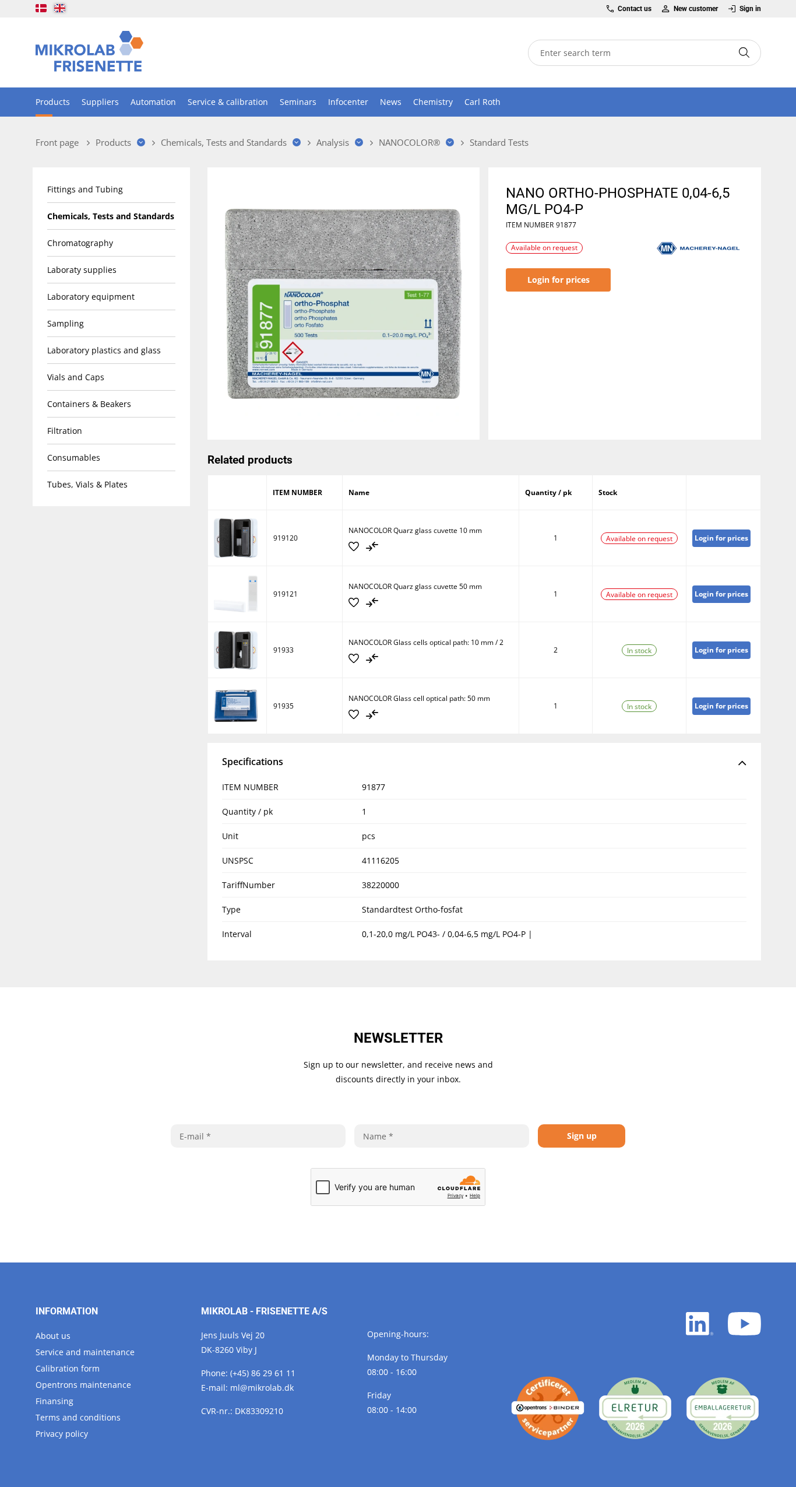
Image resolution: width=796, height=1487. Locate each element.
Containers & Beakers (89, 403)
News (390, 101)
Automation (153, 101)
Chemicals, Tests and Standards (110, 216)
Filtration (64, 430)
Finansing (54, 1401)
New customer (695, 9)
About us (53, 1335)
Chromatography (80, 242)
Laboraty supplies (82, 269)
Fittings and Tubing (85, 189)
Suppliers (100, 101)
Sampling (65, 323)
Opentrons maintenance (83, 1384)
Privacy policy (62, 1433)
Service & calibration (228, 101)
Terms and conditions (78, 1417)
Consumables (73, 457)
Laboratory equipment (91, 296)
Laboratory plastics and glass (104, 350)
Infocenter (348, 101)
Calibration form (68, 1368)
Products (53, 101)
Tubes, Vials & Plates (87, 484)
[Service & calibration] (548, 1408)
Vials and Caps (75, 377)
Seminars (298, 101)
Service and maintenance (85, 1352)
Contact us (634, 9)
